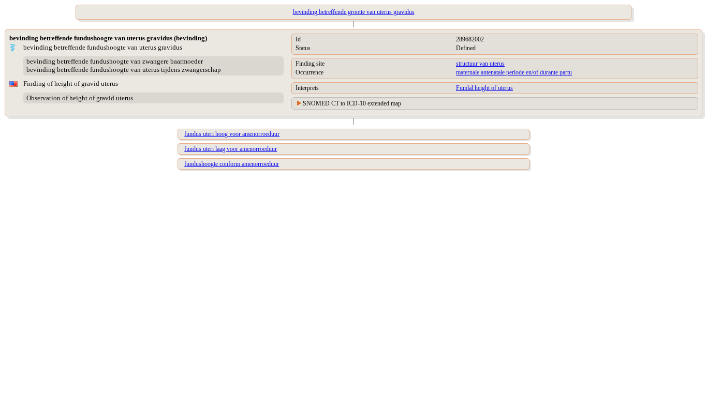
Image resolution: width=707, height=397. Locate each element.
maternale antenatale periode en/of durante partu (514, 72)
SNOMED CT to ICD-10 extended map (352, 103)
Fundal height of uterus (484, 87)
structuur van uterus (480, 63)
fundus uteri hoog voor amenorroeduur (231, 134)
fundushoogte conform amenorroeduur (231, 163)
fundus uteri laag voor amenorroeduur (230, 148)
